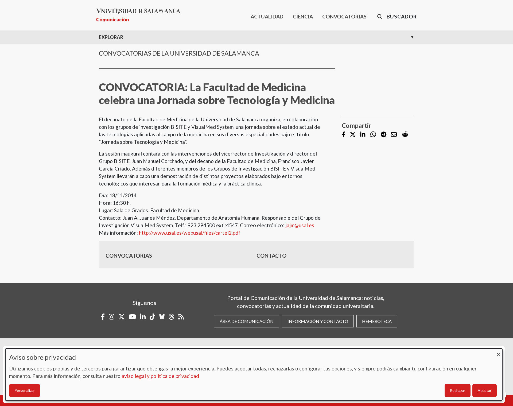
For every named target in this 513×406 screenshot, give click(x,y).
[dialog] (253, 375)
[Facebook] (343, 134)
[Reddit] (405, 134)
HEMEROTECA (377, 321)
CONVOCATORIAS (344, 16)
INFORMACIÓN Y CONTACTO (317, 321)
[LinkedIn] (362, 134)
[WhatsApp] (373, 134)
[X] (353, 134)
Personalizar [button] (24, 390)
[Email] (394, 134)
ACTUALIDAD (267, 16)
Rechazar (457, 390)
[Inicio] (140, 15)
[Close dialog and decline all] (498, 352)
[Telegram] (383, 134)
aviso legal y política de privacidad (160, 376)
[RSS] (181, 317)
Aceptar (484, 390)
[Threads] (171, 317)
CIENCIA (303, 16)
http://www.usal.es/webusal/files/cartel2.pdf (189, 233)
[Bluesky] (162, 317)
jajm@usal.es (299, 225)
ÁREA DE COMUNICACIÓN (247, 321)
